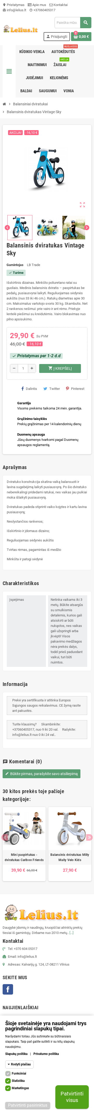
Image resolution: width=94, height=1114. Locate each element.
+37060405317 (42, 10)
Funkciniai (19, 1073)
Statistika (18, 1081)
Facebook (8, 989)
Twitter (54, 389)
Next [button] (89, 837)
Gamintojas (15, 265)
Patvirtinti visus (72, 1096)
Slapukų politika (16, 1054)
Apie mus (39, 5)
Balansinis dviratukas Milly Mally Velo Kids (69, 857)
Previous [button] (4, 837)
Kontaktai (60, 5)
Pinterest (77, 389)
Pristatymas (14, 5)
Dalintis (31, 389)
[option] (24, 844)
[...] (71, 933)
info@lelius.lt (14, 10)
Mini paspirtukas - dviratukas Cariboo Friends (24, 857)
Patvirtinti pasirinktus (27, 1105)
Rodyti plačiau (21, 1064)
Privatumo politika (46, 1054)
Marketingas (20, 1088)
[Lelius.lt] (20, 29)
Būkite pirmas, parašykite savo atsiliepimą (41, 774)
